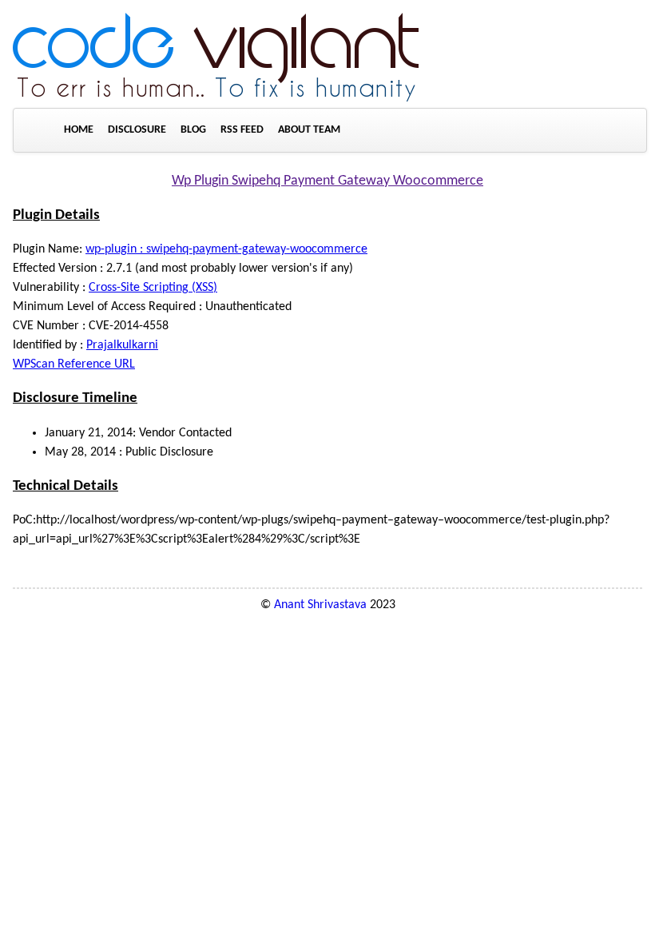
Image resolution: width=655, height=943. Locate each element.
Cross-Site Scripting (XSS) (153, 287)
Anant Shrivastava (320, 605)
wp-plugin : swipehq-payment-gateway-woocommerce (226, 249)
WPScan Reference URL (74, 364)
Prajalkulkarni (122, 345)
